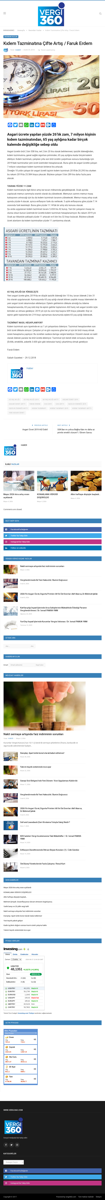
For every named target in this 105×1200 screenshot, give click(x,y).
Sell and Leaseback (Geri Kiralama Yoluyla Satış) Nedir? (45, 822)
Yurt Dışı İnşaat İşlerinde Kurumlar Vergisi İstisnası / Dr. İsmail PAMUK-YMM (53, 621)
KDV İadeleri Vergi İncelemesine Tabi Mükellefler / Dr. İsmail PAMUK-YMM (51, 837)
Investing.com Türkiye (26, 1013)
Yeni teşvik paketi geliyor (13, 921)
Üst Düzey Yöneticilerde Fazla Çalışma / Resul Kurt (42, 864)
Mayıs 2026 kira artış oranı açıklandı (17, 887)
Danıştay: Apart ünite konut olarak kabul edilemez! (42, 753)
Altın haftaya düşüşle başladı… (85, 494)
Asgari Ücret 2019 (70, 400)
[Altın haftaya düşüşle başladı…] (86, 481)
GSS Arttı (60, 404)
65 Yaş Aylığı (14, 400)
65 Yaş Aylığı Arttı (51, 400)
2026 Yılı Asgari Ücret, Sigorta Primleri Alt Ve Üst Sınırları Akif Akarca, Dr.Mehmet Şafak (58, 594)
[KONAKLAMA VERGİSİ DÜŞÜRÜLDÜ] (52, 481)
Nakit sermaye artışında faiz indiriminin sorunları (42, 566)
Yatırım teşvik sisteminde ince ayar (35, 767)
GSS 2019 (48, 404)
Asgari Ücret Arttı (17, 404)
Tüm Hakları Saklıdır (86, 1197)
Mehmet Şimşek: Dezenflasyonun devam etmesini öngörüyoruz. (28, 902)
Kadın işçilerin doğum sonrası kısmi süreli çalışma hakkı (25, 925)
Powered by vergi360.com (66, 1197)
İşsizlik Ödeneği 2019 (77, 404)
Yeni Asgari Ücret (16, 413)
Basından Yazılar (11, 36)
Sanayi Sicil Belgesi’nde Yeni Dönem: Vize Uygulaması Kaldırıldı (49, 781)
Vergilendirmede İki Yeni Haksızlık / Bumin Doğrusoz (44, 580)
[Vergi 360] (53, 13)
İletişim (99, 1197)
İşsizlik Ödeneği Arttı (18, 408)
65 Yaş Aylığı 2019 (31, 400)
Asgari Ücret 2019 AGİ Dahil (35, 429)
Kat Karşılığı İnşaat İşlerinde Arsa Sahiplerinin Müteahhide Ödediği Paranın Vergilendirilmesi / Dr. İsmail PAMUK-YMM (53, 609)
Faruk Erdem (35, 404)
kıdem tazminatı (39, 408)
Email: (6, 665)
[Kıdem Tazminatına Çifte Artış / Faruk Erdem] (52, 87)
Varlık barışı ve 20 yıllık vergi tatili (16, 906)
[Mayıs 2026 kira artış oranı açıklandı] (18, 481)
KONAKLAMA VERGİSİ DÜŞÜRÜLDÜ (17, 892)
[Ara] (100, 13)
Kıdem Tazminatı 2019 (59, 408)
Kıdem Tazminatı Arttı (81, 408)
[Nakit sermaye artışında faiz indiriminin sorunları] (45, 706)
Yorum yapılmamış (48, 50)
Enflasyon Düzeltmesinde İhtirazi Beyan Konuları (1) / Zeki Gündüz (49, 850)
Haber (18, 50)
